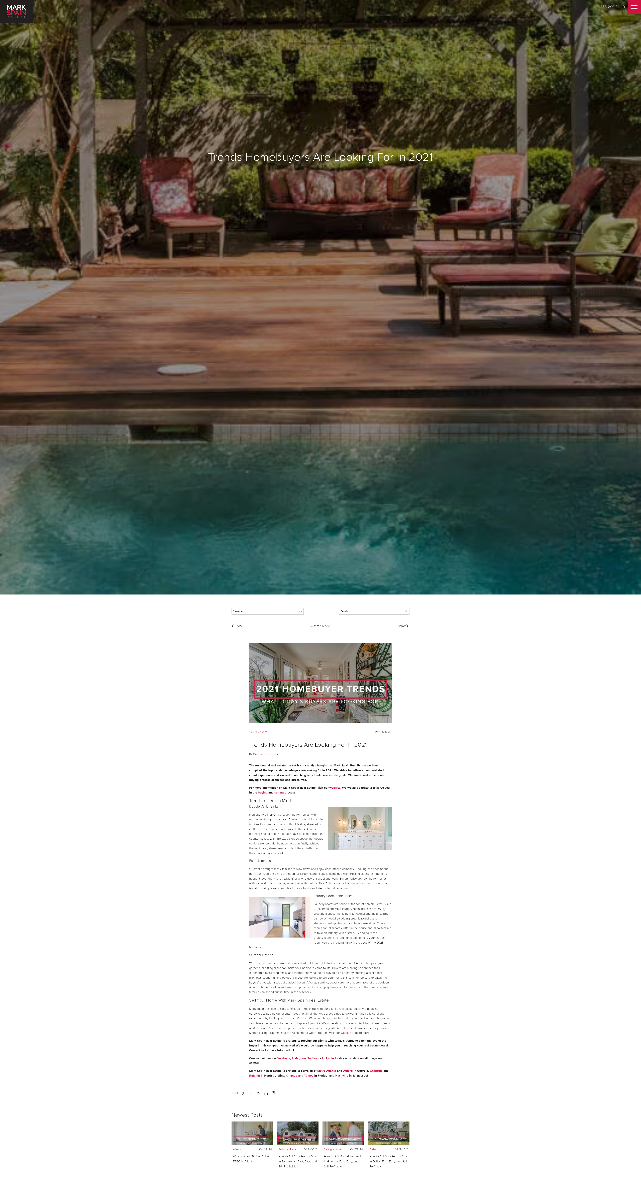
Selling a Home (258, 731)
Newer (402, 626)
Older (239, 626)
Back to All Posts (319, 626)
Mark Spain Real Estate (266, 754)
